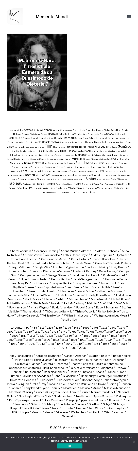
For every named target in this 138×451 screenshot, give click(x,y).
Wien (107, 412)
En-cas (26, 147)
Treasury (12, 188)
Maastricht (70, 388)
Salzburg (49, 404)
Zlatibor (119, 412)
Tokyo (56, 408)
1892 (56, 339)
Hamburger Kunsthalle (111, 376)
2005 (82, 347)
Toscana (81, 408)
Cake (79, 134)
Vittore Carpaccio (28, 315)
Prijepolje (72, 400)
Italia (35, 384)
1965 (124, 343)
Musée (111, 159)
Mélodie (128, 159)
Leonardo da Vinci (18, 295)
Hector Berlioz (60, 279)
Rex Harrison (17, 307)
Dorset (74, 372)
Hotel (63, 150)
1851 (96, 335)
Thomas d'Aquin (32, 311)
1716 (46, 331)
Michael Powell (78, 299)
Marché (10, 159)
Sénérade (106, 179)
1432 (77, 327)
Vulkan (117, 188)
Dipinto (97, 142)
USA (15, 412)
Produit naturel (93, 171)
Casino (103, 134)
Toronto (67, 408)
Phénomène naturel (65, 167)
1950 (87, 343)
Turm (25, 188)
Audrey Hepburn (101, 255)
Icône (78, 151)
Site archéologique (118, 175)
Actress (28, 129)
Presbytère (81, 171)
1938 (128, 339)
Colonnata (106, 368)
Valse (60, 188)
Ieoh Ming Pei (20, 283)
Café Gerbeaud (114, 360)
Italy (43, 384)
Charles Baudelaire (104, 259)
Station (82, 179)
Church (58, 138)
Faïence (41, 147)
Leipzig (113, 384)
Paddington (123, 396)
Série (113, 179)
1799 (109, 331)
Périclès (92, 303)
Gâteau (33, 151)
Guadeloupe (70, 376)
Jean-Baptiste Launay (50, 287)
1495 (86, 327)
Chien (51, 138)
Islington (23, 384)
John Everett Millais (97, 287)
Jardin (99, 151)
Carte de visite (93, 134)
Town (102, 184)
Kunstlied (32, 155)
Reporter (20, 175)
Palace (93, 163)
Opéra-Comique (103, 396)
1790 (100, 331)
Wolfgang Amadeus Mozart (111, 315)
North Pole (83, 396)
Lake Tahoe (67, 384)
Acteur (13, 130)
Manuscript (107, 155)
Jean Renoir (74, 287)
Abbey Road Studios (20, 355)
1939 (14, 343)
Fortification (72, 146)
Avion (113, 130)
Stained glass (72, 179)
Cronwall (121, 368)
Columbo (101, 263)
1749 (64, 331)
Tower (96, 184)
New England (27, 396)
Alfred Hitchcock (108, 251)
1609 (10, 331)
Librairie (41, 155)
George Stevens (58, 275)
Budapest (77, 360)
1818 (32, 335)
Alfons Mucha (69, 251)
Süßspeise (122, 179)
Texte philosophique (64, 184)
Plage (98, 167)
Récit (38, 175)
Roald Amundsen (63, 307)
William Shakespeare (77, 315)
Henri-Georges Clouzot (87, 279)
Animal (89, 130)
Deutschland (33, 372)
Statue (91, 179)
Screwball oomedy (58, 175)
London (126, 384)
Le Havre (100, 384)
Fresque (100, 146)
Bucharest (61, 360)
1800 (118, 331)
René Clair (106, 303)
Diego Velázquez (21, 267)
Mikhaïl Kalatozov (18, 303)
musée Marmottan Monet (98, 392)
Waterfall (125, 188)
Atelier (107, 130)
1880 (10, 339)
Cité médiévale (90, 138)
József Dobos (85, 291)
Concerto (29, 142)
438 (34, 327)
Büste (67, 134)
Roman (30, 175)
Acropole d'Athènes (48, 355)
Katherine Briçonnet (110, 291)
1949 (78, 343)
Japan (53, 384)
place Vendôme (53, 400)
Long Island (31, 388)
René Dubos (123, 303)
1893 (65, 339)
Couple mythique (52, 142)
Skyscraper (32, 179)
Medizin (25, 159)
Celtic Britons (80, 259)
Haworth (16, 380)
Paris (12, 400)
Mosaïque (61, 159)
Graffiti (15, 151)
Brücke (60, 134)
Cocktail (103, 138)
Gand (57, 376)
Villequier (62, 412)
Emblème (18, 147)
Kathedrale (15, 155)
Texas (45, 408)
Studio (99, 179)
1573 (122, 327)
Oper (44, 163)
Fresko (90, 146)
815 (42, 327)
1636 (19, 331)
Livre (47, 155)
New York (44, 396)
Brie (27, 360)
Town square (110, 184)
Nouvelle (29, 163)
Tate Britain (31, 408)
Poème (46, 171)
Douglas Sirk (42, 267)
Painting (82, 163)
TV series (34, 188)
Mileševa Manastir (116, 388)
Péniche (114, 171)
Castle (110, 134)
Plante (105, 167)
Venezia (37, 412)
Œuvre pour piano (85, 192)
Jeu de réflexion (108, 151)
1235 (59, 327)
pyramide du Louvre (93, 400)
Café (73, 134)
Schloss (45, 175)
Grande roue (24, 151)
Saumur (81, 404)
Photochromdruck (21, 167)
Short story (97, 175)
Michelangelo (100, 299)
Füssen (14, 376)
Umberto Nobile (108, 311)
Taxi (34, 184)
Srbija (107, 404)
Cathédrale (15, 138)
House (72, 150)
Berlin (18, 360)
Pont (24, 171)
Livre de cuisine (68, 155)
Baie (118, 130)
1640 (28, 331)
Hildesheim (46, 380)
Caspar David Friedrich (24, 259)
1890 (47, 339)
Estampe (33, 147)
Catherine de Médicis (54, 259)
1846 (68, 335)
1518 (104, 327)
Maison (80, 154)
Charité (75, 364)
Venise (49, 412)
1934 (109, 339)
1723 (55, 331)
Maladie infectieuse (93, 155)
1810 (15, 335)
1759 (73, 331)
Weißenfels (78, 412)
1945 (50, 343)
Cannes (35, 364)
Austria (93, 355)
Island (93, 151)
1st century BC (19, 327)
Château (68, 138)
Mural (68, 159)
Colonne (125, 138)
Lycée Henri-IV (51, 388)
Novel (38, 163)
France (111, 372)
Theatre (77, 184)
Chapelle (43, 138)
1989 (73, 347)
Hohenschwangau (114, 380)
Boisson (44, 134)
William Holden (51, 315)
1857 (105, 335)
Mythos (120, 159)
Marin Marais (33, 299)
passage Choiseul (29, 400)
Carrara (48, 364)
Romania (114, 400)
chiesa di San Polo (94, 364)
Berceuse (25, 134)
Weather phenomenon (52, 192)
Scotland (94, 404)
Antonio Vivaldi (32, 255)
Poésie (73, 171)
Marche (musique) (121, 155)
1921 (83, 339)
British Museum (42, 360)
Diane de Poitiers (120, 263)
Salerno (36, 404)
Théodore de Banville (59, 311)
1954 (97, 343)
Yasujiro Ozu (69, 319)
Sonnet (47, 179)
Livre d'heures (55, 155)
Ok (69, 446)
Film (48, 146)
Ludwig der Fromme (71, 295)
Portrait (38, 171)
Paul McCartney (73, 303)
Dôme (122, 142)
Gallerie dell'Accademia (36, 376)
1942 (32, 343)
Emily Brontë (119, 267)
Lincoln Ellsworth (44, 295)
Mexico (85, 388)
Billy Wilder (122, 255)
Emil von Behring (97, 267)
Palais (100, 163)
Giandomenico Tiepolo (86, 275)
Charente (62, 364)
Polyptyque (16, 171)
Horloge (46, 151)
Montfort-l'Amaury (21, 392)
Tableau (15, 183)
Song (40, 179)
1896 (74, 339)
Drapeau (115, 142)
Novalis (56, 303)
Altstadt (57, 130)
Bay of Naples (122, 355)
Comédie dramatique (16, 142)
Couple (37, 142)
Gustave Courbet (114, 275)
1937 (118, 339)
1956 (106, 343)
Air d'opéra (46, 129)
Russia (127, 400)
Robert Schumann (107, 307)
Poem (116, 167)
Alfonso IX (87, 251)
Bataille (125, 130)
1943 (41, 343)
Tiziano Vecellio (85, 311)
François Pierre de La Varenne (50, 271)
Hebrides (30, 380)
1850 (87, 335)
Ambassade (67, 130)
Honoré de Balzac (116, 279)
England (86, 372)
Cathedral (119, 134)
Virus (94, 188)
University (43, 188)
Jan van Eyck (109, 283)
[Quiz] (21, 16)
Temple (50, 183)
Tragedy (120, 184)
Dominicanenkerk (55, 372)
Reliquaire (12, 175)
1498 (95, 327)
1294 (68, 327)
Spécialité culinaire (58, 179)
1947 (69, 343)
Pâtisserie (105, 171)
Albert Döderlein (20, 251)
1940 (23, 343)
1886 (28, 339)
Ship (89, 175)
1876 (123, 335)
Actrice (36, 130)
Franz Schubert (19, 271)
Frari (121, 372)
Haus (40, 150)
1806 (128, 331)
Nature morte (16, 163)
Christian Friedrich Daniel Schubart (49, 263)
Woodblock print (68, 192)
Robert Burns (84, 307)
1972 (55, 347)
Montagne (34, 159)
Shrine (107, 175)
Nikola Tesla (40, 303)
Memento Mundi (52, 16)
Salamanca (21, 404)
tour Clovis (96, 408)
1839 (59, 335)
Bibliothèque (35, 134)
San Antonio (66, 404)
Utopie (24, 412)
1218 (50, 327)
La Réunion (84, 384)
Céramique (67, 142)
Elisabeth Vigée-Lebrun (68, 267)
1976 (64, 347)
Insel (87, 150)
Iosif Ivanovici (40, 283)
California (21, 364)
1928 (100, 339)
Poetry (123, 167)
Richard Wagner (39, 307)
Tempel (40, 184)
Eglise (10, 146)
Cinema (78, 138)
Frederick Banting (84, 271)
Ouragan (71, 163)
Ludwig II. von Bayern (99, 295)
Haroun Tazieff (38, 279)
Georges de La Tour (32, 275)
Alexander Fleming (46, 251)
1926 (91, 339)
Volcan (100, 188)
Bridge (52, 134)
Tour (91, 184)
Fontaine (61, 147)
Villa (65, 188)
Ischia (11, 384)
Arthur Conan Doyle (75, 255)
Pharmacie (123, 163)
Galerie (114, 147)
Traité (127, 184)
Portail (30, 171)
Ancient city (79, 130)
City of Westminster (84, 368)
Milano (97, 388)
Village (72, 188)
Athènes (80, 355)
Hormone (54, 151)
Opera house (54, 163)
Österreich (69, 416)
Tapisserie (27, 184)
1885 (19, 339)
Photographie (50, 167)
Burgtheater (94, 360)
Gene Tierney (108, 271)
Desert (81, 142)
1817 (24, 335)
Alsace (68, 355)
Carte (84, 134)
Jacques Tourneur (86, 283)
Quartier (123, 171)
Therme (85, 184)
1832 (41, 335)
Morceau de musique (47, 159)
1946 (60, 343)
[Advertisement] (69, 221)
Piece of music (81, 167)
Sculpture (72, 175)
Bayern (105, 355)
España (99, 372)
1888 (37, 339)
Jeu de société (120, 151)
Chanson (26, 138)
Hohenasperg (91, 380)
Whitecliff (95, 412)
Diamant (89, 142)
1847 (78, 335)
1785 (91, 331)
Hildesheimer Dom (67, 380)
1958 (115, 343)
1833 (50, 335)
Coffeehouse (115, 138)
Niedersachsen (63, 396)
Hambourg (88, 376)
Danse (74, 142)
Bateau (17, 134)
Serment (82, 175)
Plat (110, 167)
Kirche (24, 155)
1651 (37, 331)
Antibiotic (98, 130)
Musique (86, 159)
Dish (104, 142)
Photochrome (37, 167)
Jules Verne (67, 291)
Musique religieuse (99, 159)
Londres (15, 388)
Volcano (109, 188)
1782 (82, 331)
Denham (17, 372)
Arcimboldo (52, 255)
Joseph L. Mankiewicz (43, 291)
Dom (109, 142)
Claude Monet (84, 263)
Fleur (55, 147)
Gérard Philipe (17, 279)
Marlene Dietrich (55, 299)
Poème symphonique (60, 171)
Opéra (63, 163)
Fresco (82, 146)
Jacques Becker (62, 283)
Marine (17, 159)
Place (93, 167)
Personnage (111, 163)
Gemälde (124, 146)
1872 (114, 335)
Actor (20, 130)
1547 (113, 327)
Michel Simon (120, 299)
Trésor (19, 188)
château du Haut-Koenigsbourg (48, 368)
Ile (82, 151)
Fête (108, 146)
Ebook (128, 142)
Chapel (34, 138)
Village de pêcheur (83, 188)
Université (53, 188)
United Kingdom (116, 408)
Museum (77, 159)
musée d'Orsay (45, 392)
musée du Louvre (68, 392)
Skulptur (22, 179)
